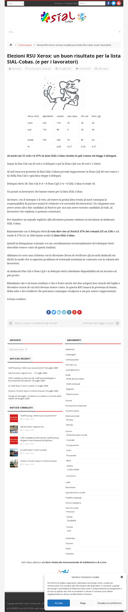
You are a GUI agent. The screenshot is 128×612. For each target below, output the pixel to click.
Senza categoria (73, 502)
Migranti (70, 389)
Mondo (69, 424)
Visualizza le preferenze (109, 603)
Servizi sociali (72, 507)
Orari (68, 450)
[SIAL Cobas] (64, 17)
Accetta (59, 603)
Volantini (70, 553)
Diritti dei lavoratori (75, 378)
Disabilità (71, 520)
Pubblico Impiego (74, 497)
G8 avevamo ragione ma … (21, 373)
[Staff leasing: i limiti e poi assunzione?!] (14, 418)
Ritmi (68, 460)
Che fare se (71, 364)
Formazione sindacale (76, 405)
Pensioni (70, 511)
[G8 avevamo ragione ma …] (14, 429)
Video (68, 548)
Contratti (70, 440)
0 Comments (84, 68)
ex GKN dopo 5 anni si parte (21, 385)
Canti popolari (72, 359)
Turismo (69, 543)
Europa (69, 419)
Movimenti (70, 487)
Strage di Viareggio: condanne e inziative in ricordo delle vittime (34, 397)
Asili (69, 530)
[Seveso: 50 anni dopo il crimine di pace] (14, 463)
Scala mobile (73, 469)
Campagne (71, 354)
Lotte (68, 482)
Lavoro (69, 431)
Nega (83, 603)
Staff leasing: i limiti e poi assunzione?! (26, 367)
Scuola (69, 526)
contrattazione (72, 369)
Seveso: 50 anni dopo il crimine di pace (26, 390)
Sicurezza (71, 475)
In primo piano (25, 45)
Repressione (72, 394)
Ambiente (70, 349)
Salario (69, 465)
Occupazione (72, 445)
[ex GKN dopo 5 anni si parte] (14, 452)
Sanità (69, 516)
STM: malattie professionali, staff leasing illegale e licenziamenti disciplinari (39, 439)
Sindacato (46, 68)
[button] (121, 577)
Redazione (16, 68)
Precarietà (71, 455)
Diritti (68, 375)
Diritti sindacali (73, 383)
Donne (69, 400)
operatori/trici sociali (75, 492)
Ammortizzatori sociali (76, 435)
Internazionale (72, 416)
